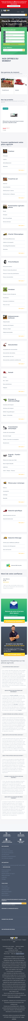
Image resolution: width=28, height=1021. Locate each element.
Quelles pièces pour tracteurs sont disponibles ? (13, 691)
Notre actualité (5, 889)
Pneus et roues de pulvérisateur (11, 273)
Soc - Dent (5, 380)
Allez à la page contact (14, 654)
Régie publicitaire (6, 875)
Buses (4, 211)
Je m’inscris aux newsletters (14, 621)
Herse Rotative (6, 187)
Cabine (5, 159)
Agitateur (5, 467)
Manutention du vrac (8, 356)
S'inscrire (24, 903)
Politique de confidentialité (13, 997)
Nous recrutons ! (5, 895)
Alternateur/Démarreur (9, 238)
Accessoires (6, 491)
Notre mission (5, 893)
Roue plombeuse (7, 384)
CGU (16, 948)
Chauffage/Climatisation (9, 245)
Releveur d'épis (7, 328)
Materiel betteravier (8, 519)
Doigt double (6, 321)
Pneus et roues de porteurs (10, 270)
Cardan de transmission (9, 432)
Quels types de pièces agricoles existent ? (13, 755)
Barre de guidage (7, 218)
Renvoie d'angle (7, 436)
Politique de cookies (13, 950)
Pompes (5, 214)
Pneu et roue (6, 304)
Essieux (5, 487)
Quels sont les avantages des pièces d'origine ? (14, 797)
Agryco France (19, 953)
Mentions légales (20, 946)
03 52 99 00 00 (4, 17)
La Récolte (4, 877)
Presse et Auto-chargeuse (9, 294)
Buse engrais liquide (8, 463)
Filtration (5, 156)
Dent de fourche (7, 549)
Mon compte (5, 886)
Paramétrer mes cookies (8, 946)
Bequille (5, 498)
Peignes (5, 387)
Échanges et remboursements (9, 856)
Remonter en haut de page (14, 828)
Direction (5, 249)
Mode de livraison (6, 849)
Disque (5, 377)
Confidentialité (9, 948)
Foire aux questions (6, 869)
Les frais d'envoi (5, 854)
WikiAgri (4, 879)
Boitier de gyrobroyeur (8, 411)
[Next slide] (26, 75)
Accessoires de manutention (10, 349)
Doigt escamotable (8, 332)
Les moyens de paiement (7, 852)
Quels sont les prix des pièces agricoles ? (13, 734)
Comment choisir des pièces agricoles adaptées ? (13, 777)
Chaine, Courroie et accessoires (11, 439)
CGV (20, 948)
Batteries (5, 166)
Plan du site (6, 953)
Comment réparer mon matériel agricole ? (13, 714)
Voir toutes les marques (7, 858)
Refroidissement (7, 163)
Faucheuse (6, 297)
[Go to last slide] (24, 75)
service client (17, 17)
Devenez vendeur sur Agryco (8, 873)
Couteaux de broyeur (8, 325)
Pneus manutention (8, 277)
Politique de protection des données (13, 951)
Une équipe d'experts (6, 891)
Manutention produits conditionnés (12, 360)
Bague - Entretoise (7, 415)
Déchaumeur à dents (8, 190)
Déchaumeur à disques (9, 194)
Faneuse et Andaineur (8, 301)
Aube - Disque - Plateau (9, 470)
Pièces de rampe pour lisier (10, 460)
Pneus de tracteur (7, 266)
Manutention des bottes (9, 353)
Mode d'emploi (5, 871)
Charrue (5, 183)
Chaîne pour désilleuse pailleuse (11, 542)
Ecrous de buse (7, 221)
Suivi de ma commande (7, 850)
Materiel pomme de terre (9, 515)
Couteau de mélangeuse (9, 546)
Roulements (6, 443)
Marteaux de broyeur (8, 408)
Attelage (5, 494)
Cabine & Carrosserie (8, 242)
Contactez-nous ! (6, 887)
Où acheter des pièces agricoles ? (11, 666)
